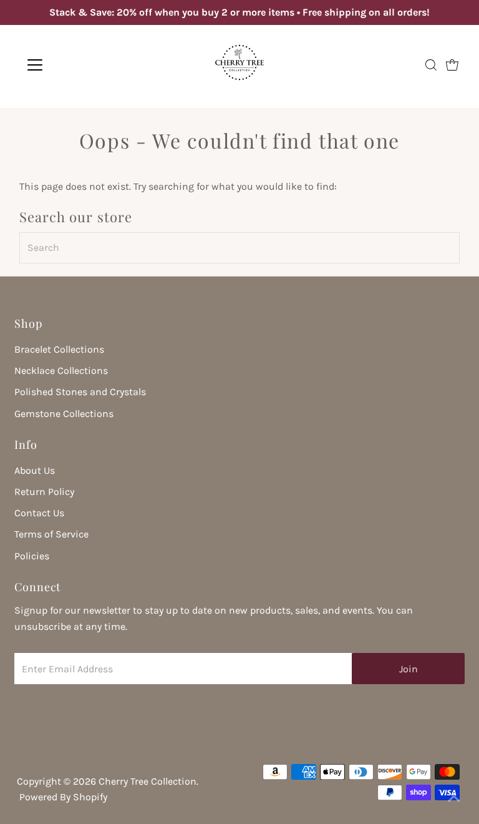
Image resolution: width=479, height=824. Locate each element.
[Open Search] (431, 65)
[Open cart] (452, 65)
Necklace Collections (61, 370)
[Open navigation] (71, 65)
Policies (31, 556)
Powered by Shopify (63, 797)
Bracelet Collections (59, 349)
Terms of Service (51, 534)
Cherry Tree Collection (147, 781)
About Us (34, 470)
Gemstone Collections (64, 413)
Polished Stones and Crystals (80, 392)
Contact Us (39, 513)
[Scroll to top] (454, 799)
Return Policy (44, 492)
